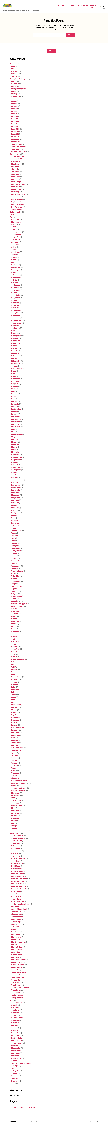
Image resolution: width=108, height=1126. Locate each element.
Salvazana (15, 525)
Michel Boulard (16, 950)
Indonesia (15, 690)
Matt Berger (15, 192)
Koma (13, 399)
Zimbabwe (15, 778)
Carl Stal (14, 853)
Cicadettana (15, 308)
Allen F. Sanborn (17, 836)
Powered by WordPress (32, 1122)
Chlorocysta (15, 290)
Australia (14, 614)
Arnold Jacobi (16, 841)
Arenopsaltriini (16, 1002)
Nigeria (14, 722)
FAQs (12, 215)
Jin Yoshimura (16, 914)
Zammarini (15, 1081)
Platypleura (15, 498)
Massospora (15, 222)
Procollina (15, 508)
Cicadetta (15, 305)
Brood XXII (15, 139)
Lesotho (14, 702)
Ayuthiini (14, 1005)
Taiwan (14, 760)
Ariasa (13, 247)
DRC (13, 662)
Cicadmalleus (16, 310)
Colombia (14, 646)
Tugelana (14, 568)
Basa (13, 262)
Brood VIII (15, 121)
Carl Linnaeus (16, 851)
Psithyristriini (16, 1058)
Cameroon (15, 634)
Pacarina (14, 482)
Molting (14, 94)
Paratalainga (16, 487)
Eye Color (15, 71)
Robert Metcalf (16, 967)
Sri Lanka (14, 755)
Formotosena (16, 363)
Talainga (14, 536)
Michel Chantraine (18, 194)
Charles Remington (18, 858)
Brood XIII (15, 129)
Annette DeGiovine (18, 838)
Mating (13, 91)
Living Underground (18, 89)
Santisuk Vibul (16, 209)
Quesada (14, 520)
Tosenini (14, 1078)
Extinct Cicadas (15, 212)
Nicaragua (15, 720)
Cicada (14, 300)
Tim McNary (15, 982)
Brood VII (14, 119)
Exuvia (13, 69)
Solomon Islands (17, 748)
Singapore (15, 743)
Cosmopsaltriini (17, 1018)
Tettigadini (15, 1071)
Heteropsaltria (16, 381)
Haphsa (14, 376)
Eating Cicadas (16, 805)
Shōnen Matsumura (18, 972)
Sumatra (14, 758)
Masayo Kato (16, 937)
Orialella (14, 477)
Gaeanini (14, 1028)
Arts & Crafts (16, 800)
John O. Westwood (18, 927)
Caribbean (15, 641)
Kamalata (14, 394)
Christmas (15, 803)
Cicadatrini (15, 1010)
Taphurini (14, 1068)
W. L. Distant (15, 993)
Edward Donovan (17, 874)
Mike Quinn (15, 952)
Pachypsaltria (16, 485)
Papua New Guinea (18, 727)
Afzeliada (14, 227)
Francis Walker (16, 884)
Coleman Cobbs (17, 159)
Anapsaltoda (16, 237)
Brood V (14, 114)
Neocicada (15, 455)
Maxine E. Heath (17, 947)
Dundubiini (15, 1023)
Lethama (14, 412)
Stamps (14, 826)
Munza (13, 449)
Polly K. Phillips (16, 962)
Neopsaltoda (16, 460)
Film (12, 808)
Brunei (13, 626)
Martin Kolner (16, 189)
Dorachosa (15, 346)
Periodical (15, 601)
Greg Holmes (16, 899)
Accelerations (16, 596)
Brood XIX (15, 134)
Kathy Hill (14, 929)
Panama (14, 725)
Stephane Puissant (18, 975)
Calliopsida (15, 275)
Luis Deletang (16, 934)
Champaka (15, 287)
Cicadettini (15, 1013)
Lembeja (14, 406)
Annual (13, 599)
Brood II (14, 104)
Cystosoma (15, 328)
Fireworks (15, 811)
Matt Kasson (15, 939)
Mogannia (15, 444)
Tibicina (14, 558)
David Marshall (16, 869)
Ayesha (14, 255)
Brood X (14, 124)
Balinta (13, 260)
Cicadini (14, 1015)
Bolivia (13, 616)
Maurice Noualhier (18, 942)
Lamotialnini (15, 1035)
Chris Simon (15, 861)
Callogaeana (16, 277)
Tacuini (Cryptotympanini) (21, 1063)
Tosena (14, 563)
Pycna (13, 518)
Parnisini (14, 1045)
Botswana (15, 621)
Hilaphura (15, 384)
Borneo (14, 619)
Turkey (14, 768)
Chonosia (14, 293)
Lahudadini (15, 1033)
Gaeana (14, 366)
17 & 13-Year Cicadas (73, 5)
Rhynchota (15, 793)
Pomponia (15, 503)
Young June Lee (17, 998)
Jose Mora (15, 174)
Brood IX (14, 111)
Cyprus (14, 657)
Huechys (14, 386)
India (13, 687)
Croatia (14, 652)
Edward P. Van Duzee (19, 879)
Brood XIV (15, 131)
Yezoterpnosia (16, 586)
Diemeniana (15, 341)
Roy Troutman (16, 207)
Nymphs (14, 74)
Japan (13, 695)
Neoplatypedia (16, 457)
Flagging (14, 86)
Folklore (14, 816)
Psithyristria (15, 513)
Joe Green (15, 171)
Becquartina (15, 267)
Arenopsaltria (16, 244)
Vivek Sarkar (16, 990)
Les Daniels (15, 187)
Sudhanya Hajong (17, 977)
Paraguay (14, 730)
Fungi (12, 217)
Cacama (14, 272)
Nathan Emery (16, 955)
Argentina (15, 611)
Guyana (14, 682)
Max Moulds (15, 944)
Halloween (15, 818)
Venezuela (15, 773)
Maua (13, 432)
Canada (14, 636)
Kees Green (15, 177)
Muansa (14, 447)
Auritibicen (15, 252)
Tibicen (14, 556)
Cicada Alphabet (16, 144)
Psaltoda (14, 510)
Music (13, 823)
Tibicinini (14, 1076)
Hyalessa (14, 389)
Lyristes (14, 414)
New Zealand (16, 717)
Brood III (14, 106)
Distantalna (15, 343)
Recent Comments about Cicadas (24, 1108)
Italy (13, 692)
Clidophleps (15, 313)
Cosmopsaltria (16, 320)
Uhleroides (15, 576)
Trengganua (15, 566)
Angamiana (15, 239)
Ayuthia (14, 257)
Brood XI (14, 126)
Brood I (14, 101)
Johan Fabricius (17, 917)
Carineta (14, 282)
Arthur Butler (16, 843)
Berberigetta (16, 270)
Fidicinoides (15, 361)
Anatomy (13, 64)
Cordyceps (15, 219)
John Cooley (16, 924)
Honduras (15, 684)
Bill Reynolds (16, 846)
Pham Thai (15, 957)
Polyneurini (15, 1053)
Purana (13, 515)
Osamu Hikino (16, 197)
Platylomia (15, 493)
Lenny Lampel (16, 182)
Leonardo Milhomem (18, 184)
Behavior (13, 81)
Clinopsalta (15, 315)
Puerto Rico (15, 735)
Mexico (14, 710)
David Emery (16, 866)
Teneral (14, 76)
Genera (12, 224)
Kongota (14, 401)
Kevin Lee (15, 179)
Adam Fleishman (17, 156)
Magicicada (15, 422)
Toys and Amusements (19, 831)
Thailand (14, 765)
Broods (12, 99)
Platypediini (15, 1048)
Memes (14, 821)
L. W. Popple (15, 932)
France (13, 674)
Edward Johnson (17, 876)
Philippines (15, 732)
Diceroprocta (16, 336)
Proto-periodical (17, 606)
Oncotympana (16, 475)
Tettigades (15, 546)
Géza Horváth (16, 896)
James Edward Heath (19, 909)
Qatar (13, 738)
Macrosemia (15, 417)
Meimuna (14, 439)
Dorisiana (14, 348)
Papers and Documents (18, 783)
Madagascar (16, 705)
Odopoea (14, 465)
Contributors (14, 154)
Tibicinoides (16, 561)
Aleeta (13, 229)
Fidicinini (14, 1025)
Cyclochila (15, 325)
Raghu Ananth (16, 202)
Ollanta (14, 472)
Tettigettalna (16, 551)
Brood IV (14, 109)
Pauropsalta (15, 490)
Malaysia (14, 707)
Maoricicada (15, 427)
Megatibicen (16, 437)
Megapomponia (17, 434)
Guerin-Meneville (17, 901)
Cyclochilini (15, 1020)
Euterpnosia (15, 356)
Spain (13, 753)
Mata (13, 429)
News (52, 5)
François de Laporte (18, 886)
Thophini (14, 1073)
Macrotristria (16, 419)
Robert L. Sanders (17, 965)
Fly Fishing (15, 813)
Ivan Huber (15, 907)
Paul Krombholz (17, 199)
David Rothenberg (18, 871)
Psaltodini (15, 1056)
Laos (13, 700)
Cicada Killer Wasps (17, 147)
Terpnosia (15, 543)
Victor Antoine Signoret (20, 988)
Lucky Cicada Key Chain (18, 781)
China (13, 644)
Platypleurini (16, 1051)
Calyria (14, 280)
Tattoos (14, 828)
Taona (13, 541)
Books (13, 785)
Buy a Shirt (94, 7)
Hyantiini (14, 1030)
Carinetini (15, 1008)
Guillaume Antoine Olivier (20, 904)
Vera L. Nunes (16, 985)
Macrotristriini (16, 1040)
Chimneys (15, 84)
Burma (13, 629)
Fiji (12, 672)
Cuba (13, 654)
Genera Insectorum (18, 788)
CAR (13, 639)
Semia (13, 528)
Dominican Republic (18, 659)
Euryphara (15, 353)
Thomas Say (15, 980)
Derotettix (15, 333)
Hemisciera (15, 379)
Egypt (13, 667)
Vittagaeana (15, 581)
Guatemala (15, 679)
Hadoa (13, 371)
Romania (14, 740)
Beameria (14, 265)
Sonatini (14, 1061)
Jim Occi (14, 169)
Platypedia (15, 495)
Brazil (13, 624)
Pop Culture (14, 796)
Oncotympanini (16, 1043)
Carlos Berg (15, 856)
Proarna (14, 505)
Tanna (13, 538)
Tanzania (14, 763)
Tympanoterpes (17, 571)
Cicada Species (60, 5)
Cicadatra (15, 303)
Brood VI (14, 116)
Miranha (14, 442)
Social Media (85, 5)
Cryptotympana (17, 323)
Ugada (13, 574)
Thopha (14, 553)
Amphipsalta (16, 234)
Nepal (13, 715)
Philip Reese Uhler (18, 960)
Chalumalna (15, 285)
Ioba (13, 391)
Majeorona (15, 424)
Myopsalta (15, 452)
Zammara (14, 591)
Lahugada (15, 404)
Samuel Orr (15, 970)
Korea (13, 697)
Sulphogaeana (16, 530)
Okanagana (15, 467)
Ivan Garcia (15, 166)
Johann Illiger (16, 922)
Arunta (13, 250)
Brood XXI (15, 136)
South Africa (16, 750)
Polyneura (15, 500)
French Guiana (16, 677)
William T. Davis (17, 995)
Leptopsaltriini (16, 1038)
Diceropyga (15, 338)
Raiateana (15, 523)
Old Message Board (18, 151)
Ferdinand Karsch (17, 881)
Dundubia (14, 351)
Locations (13, 609)
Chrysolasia (15, 298)
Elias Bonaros (16, 164)
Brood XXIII (15, 142)
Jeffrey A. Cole (16, 912)
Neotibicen (15, 462)
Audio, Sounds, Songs (18, 79)
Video (12, 1083)
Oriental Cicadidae (18, 791)
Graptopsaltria (16, 368)
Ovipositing (15, 96)
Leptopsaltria (16, 409)
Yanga (13, 584)
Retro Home (93, 5)
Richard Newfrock (17, 204)
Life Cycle (13, 594)
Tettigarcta (15, 548)
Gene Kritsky (16, 891)
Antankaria (15, 242)
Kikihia (13, 396)
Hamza (13, 374)
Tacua (13, 533)
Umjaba (14, 579)
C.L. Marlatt (15, 848)
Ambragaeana (16, 232)
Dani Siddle (15, 161)
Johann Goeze (16, 919)
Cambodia (15, 631)
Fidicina (14, 358)
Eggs (13, 66)
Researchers (14, 833)
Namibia (14, 712)
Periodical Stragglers (19, 604)
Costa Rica (15, 649)
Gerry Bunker (16, 894)
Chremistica (15, 295)
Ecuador (14, 664)
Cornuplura (15, 318)
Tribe (12, 1000)
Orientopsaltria (16, 480)
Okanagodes (16, 470)
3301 (13, 798)
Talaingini (14, 1066)
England (14, 669)
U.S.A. (13, 771)
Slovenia (14, 745)
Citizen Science (17, 863)
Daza (13, 331)
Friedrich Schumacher (19, 889)
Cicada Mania (15, 149)
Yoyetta (14, 589)
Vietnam (14, 776)
